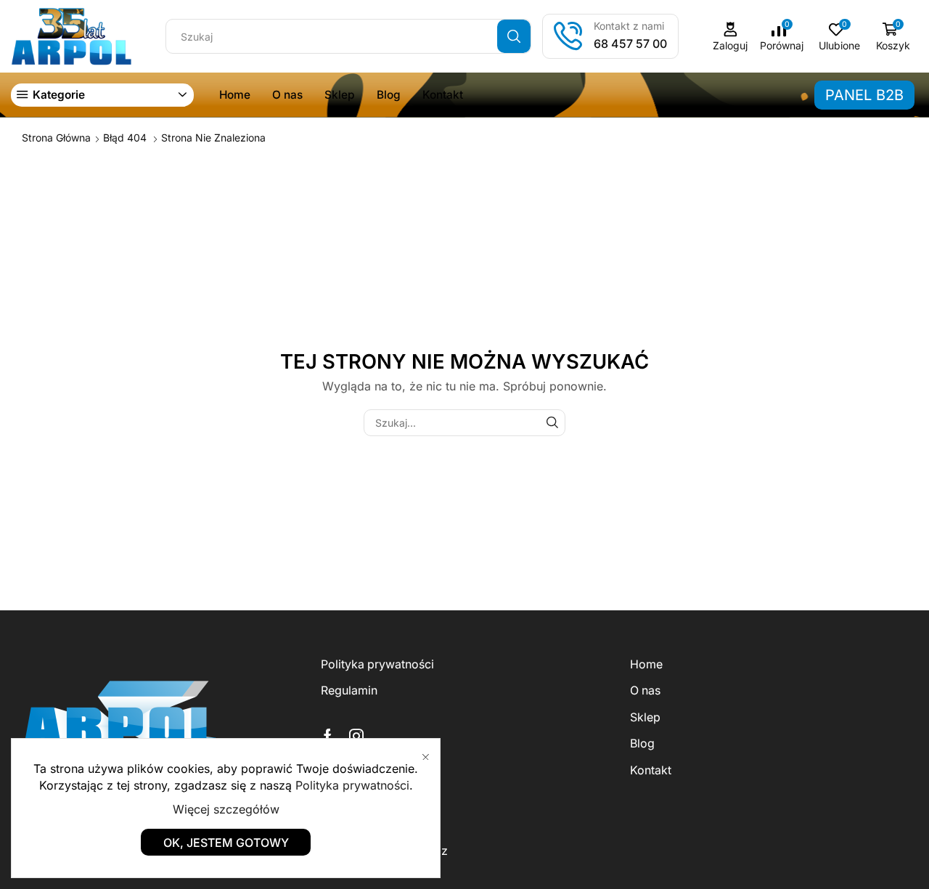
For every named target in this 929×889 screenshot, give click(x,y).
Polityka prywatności (377, 664)
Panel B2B (864, 95)
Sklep (339, 95)
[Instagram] (356, 736)
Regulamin (349, 690)
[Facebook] (328, 736)
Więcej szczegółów (226, 809)
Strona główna (56, 137)
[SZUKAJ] (552, 422)
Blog (389, 95)
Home (234, 95)
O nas (287, 95)
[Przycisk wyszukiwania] (514, 36)
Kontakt (442, 95)
